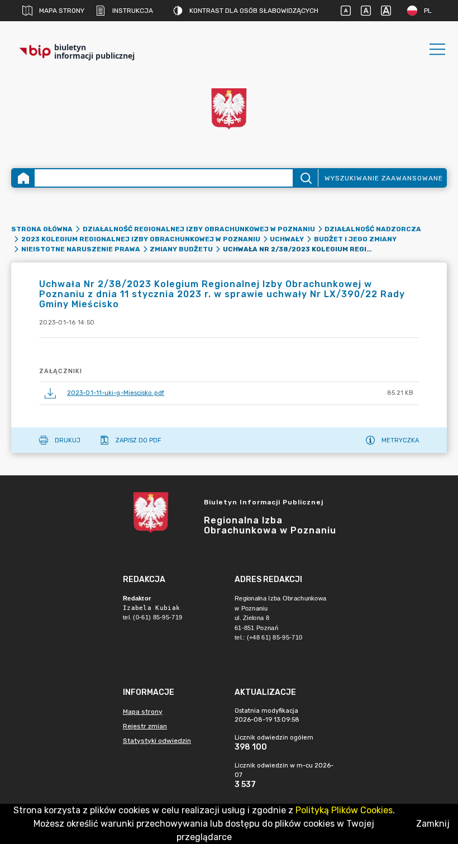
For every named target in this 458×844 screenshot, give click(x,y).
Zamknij (433, 823)
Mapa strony (61, 11)
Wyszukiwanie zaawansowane (384, 178)
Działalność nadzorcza (373, 229)
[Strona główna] (23, 178)
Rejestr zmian (145, 726)
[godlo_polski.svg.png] (229, 109)
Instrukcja (132, 11)
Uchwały (287, 239)
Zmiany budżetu (181, 249)
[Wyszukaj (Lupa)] (305, 178)
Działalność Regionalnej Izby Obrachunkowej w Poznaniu (199, 229)
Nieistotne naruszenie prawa (80, 249)
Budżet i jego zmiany (355, 239)
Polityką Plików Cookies (344, 810)
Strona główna (42, 229)
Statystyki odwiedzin (157, 741)
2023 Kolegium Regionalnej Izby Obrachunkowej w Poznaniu (140, 239)
